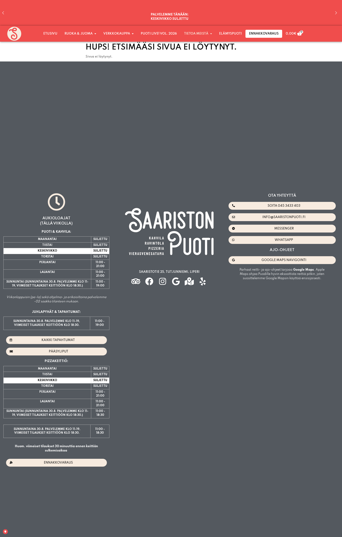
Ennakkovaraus (264, 33)
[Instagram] (163, 281)
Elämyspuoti (230, 33)
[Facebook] (149, 281)
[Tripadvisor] (136, 281)
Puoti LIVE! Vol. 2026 (159, 33)
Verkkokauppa (116, 33)
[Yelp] (203, 281)
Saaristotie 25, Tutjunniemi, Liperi (169, 271)
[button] (56, 340)
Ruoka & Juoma (78, 33)
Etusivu (50, 33)
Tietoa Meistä (196, 33)
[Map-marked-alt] (189, 281)
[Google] (176, 281)
